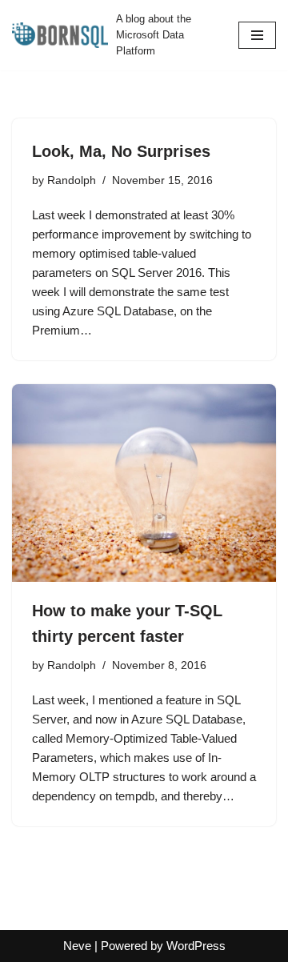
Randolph (71, 180)
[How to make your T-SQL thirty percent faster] (144, 483)
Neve (77, 945)
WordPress (196, 945)
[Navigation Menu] (257, 35)
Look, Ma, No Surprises (121, 151)
